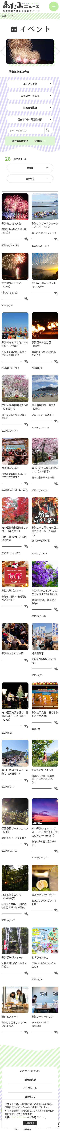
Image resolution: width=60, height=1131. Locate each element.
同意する (30, 1123)
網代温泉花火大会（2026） (11, 284)
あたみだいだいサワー (44, 894)
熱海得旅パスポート (12, 590)
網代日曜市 (38, 653)
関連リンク (30, 1096)
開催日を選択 (30, 107)
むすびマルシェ (40, 957)
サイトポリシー (19, 1117)
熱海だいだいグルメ (42, 770)
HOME (4, 15)
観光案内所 (30, 1079)
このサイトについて (30, 1070)
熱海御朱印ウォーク (12, 957)
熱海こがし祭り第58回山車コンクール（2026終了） (45, 531)
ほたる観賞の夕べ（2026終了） (11, 896)
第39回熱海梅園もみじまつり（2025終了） (15, 529)
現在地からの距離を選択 (30, 119)
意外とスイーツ (10, 1016)
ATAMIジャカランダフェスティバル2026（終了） (45, 592)
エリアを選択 (30, 83)
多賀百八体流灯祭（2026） (41, 344)
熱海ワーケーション (42, 1016)
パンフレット (30, 1088)
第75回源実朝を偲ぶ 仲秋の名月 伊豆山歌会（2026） (15, 716)
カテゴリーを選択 (30, 95)
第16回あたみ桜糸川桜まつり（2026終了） (45, 469)
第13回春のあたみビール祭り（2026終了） (15, 771)
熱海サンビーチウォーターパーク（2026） (45, 225)
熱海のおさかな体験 (12, 653)
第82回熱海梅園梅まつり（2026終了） (15, 406)
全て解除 (38, 140)
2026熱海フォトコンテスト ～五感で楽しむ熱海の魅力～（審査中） (45, 832)
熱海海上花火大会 (11, 223)
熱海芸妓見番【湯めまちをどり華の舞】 (45, 714)
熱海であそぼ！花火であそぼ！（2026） (15, 344)
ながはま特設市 (10, 468)
